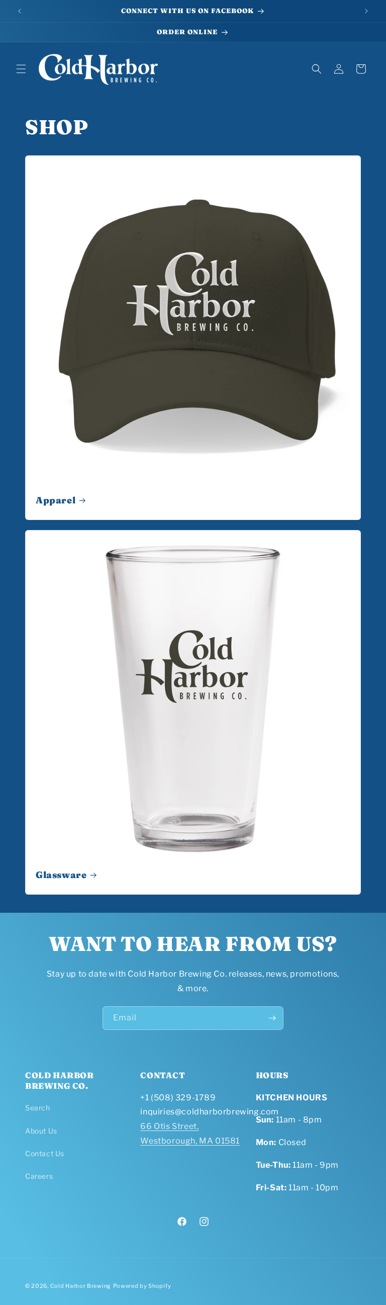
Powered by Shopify (142, 1285)
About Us (41, 1130)
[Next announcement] (366, 11)
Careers (39, 1176)
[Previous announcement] (20, 11)
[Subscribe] (272, 1018)
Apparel (55, 500)
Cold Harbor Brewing (80, 1285)
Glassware (61, 875)
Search (37, 1107)
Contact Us (44, 1153)
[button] (21, 69)
